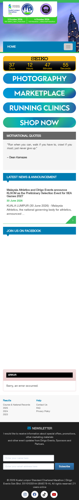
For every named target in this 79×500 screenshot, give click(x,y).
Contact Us (41, 404)
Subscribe (64, 466)
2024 (5, 411)
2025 (5, 408)
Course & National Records (16, 404)
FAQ (38, 408)
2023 (5, 414)
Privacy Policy (43, 411)
